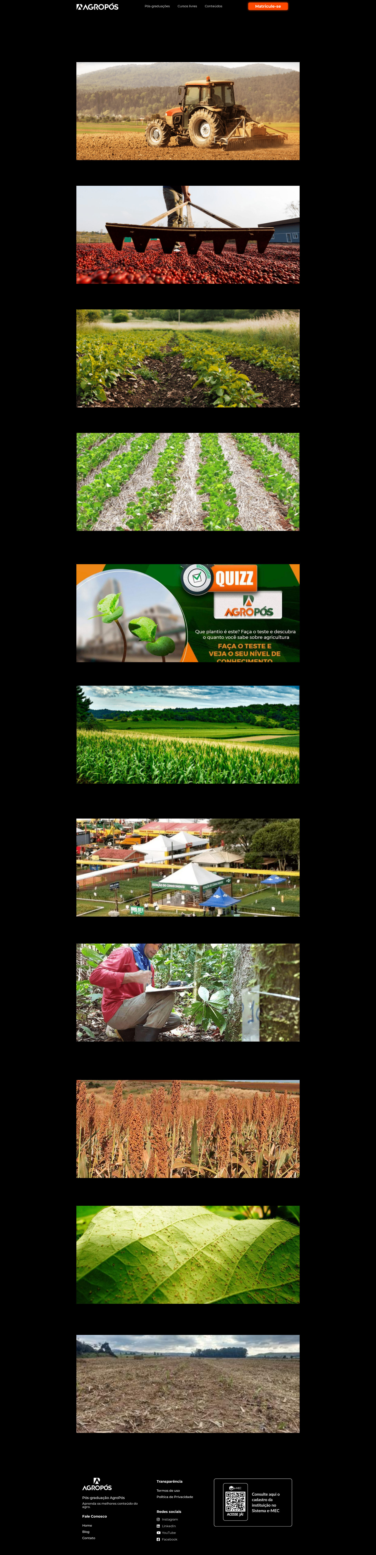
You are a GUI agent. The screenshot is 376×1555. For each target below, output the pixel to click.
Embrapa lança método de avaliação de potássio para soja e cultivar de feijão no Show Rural (183, 807)
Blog (85, 1532)
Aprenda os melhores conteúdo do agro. (110, 1505)
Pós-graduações (157, 6)
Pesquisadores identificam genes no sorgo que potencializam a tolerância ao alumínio (177, 1069)
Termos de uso (168, 1490)
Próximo (291, 1446)
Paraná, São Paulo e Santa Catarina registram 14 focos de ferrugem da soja (187, 1194)
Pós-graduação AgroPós (103, 1498)
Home (87, 1525)
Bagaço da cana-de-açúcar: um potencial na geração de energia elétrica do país (178, 1324)
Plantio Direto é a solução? (118, 426)
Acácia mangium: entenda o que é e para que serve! (159, 30)
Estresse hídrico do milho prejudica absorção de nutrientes (170, 679)
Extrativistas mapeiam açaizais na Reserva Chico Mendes (166, 936)
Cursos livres (187, 6)
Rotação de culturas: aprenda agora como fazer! (152, 302)
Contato (88, 1538)
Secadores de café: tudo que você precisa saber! (152, 179)
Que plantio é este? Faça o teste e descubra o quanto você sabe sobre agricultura (187, 553)
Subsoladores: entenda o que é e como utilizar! (151, 55)
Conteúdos (213, 6)
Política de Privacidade (175, 1497)
